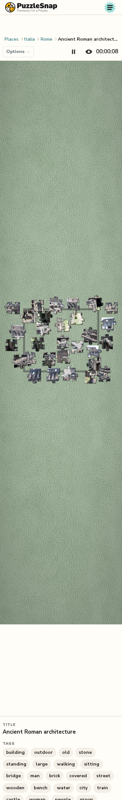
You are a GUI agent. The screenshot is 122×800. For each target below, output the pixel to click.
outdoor (43, 752)
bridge (13, 776)
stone (85, 752)
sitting (91, 764)
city (83, 788)
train (102, 788)
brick (54, 776)
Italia (29, 39)
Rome (46, 39)
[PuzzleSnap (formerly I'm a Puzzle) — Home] (31, 7)
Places (12, 39)
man (35, 776)
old (66, 752)
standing (16, 764)
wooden (15, 788)
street (103, 776)
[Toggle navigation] (110, 7)
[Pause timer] (73, 52)
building (15, 752)
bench (40, 788)
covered (78, 776)
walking (66, 764)
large (41, 764)
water (63, 788)
